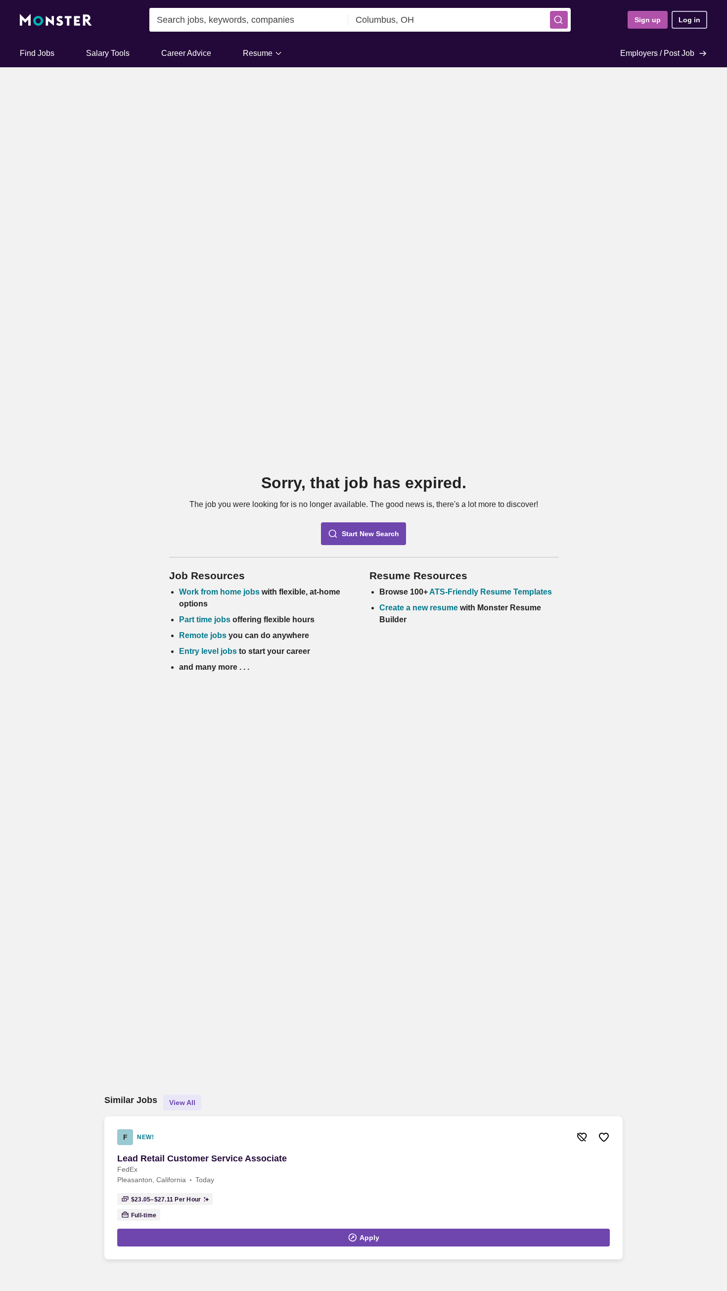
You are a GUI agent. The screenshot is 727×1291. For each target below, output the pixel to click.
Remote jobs (203, 635)
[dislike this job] (582, 1137)
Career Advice (186, 53)
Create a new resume (419, 607)
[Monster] (56, 20)
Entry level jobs (208, 651)
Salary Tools (108, 53)
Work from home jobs (219, 592)
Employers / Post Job (657, 53)
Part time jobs (204, 619)
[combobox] (248, 20)
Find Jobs (37, 53)
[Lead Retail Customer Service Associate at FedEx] (363, 1187)
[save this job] (604, 1137)
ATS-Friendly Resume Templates (490, 592)
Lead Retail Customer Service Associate (202, 1158)
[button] (559, 20)
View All (182, 1103)
